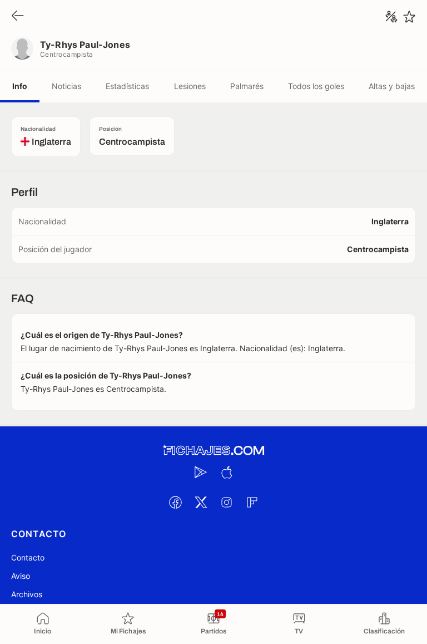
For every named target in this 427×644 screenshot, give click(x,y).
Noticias (66, 86)
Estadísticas (127, 86)
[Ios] (226, 472)
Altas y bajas (392, 86)
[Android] (200, 472)
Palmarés (247, 86)
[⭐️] (409, 16)
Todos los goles (316, 86)
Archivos (26, 594)
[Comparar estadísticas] (391, 16)
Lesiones (190, 86)
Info (19, 86)
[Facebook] (175, 502)
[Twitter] (200, 502)
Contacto (27, 557)
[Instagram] (226, 502)
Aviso (20, 576)
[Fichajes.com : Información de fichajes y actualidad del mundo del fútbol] (213, 450)
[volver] (17, 16)
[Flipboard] (252, 502)
